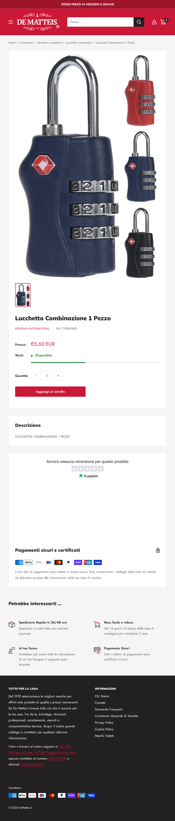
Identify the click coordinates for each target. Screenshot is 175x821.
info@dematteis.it (32, 764)
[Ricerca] (139, 22)
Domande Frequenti (108, 709)
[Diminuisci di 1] (35, 375)
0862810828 (57, 758)
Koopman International (32, 328)
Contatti (100, 702)
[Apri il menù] (11, 22)
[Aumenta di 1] (58, 375)
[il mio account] (154, 22)
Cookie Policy (104, 729)
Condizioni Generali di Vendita (116, 716)
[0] (163, 22)
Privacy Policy (104, 722)
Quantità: (21, 375)
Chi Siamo (102, 696)
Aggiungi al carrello (50, 391)
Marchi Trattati (104, 735)
